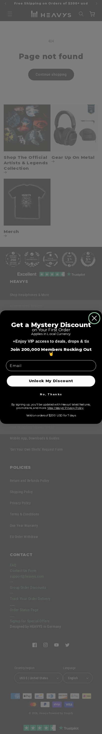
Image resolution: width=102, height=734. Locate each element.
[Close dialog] (94, 318)
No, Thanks (51, 394)
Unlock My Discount (51, 381)
